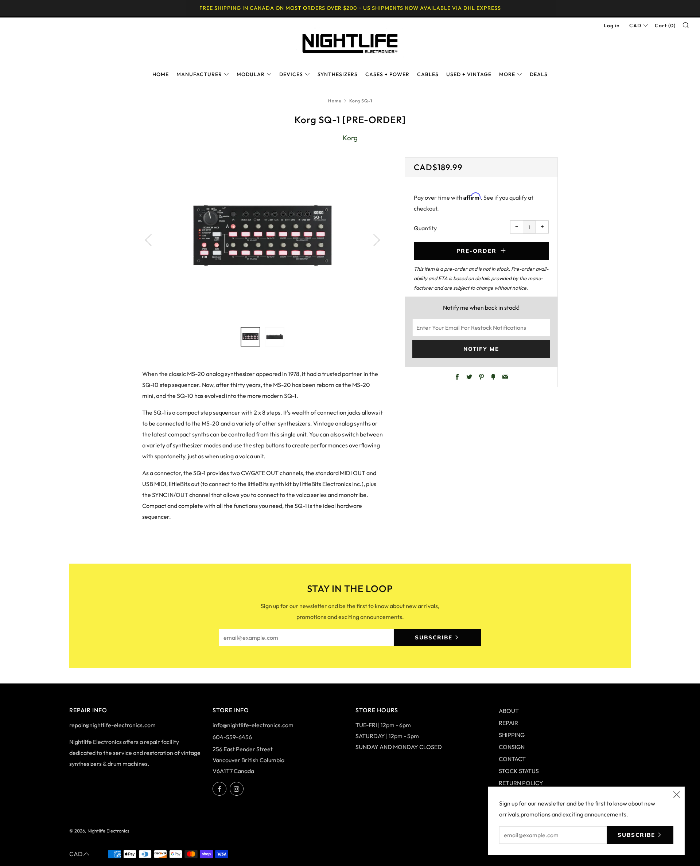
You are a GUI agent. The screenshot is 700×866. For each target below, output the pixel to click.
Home (334, 100)
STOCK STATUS (519, 771)
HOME (160, 74)
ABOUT (509, 710)
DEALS (539, 74)
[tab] (250, 336)
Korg (350, 137)
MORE (507, 74)
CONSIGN (512, 747)
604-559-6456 (232, 737)
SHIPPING (512, 734)
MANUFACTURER (199, 74)
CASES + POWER (387, 74)
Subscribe (433, 637)
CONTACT (512, 759)
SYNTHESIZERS (338, 74)
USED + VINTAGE (468, 74)
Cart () (665, 25)
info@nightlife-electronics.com (253, 725)
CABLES (428, 74)
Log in (612, 25)
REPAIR (508, 722)
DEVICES (291, 74)
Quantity (425, 228)
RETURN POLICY (521, 783)
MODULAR (251, 74)
